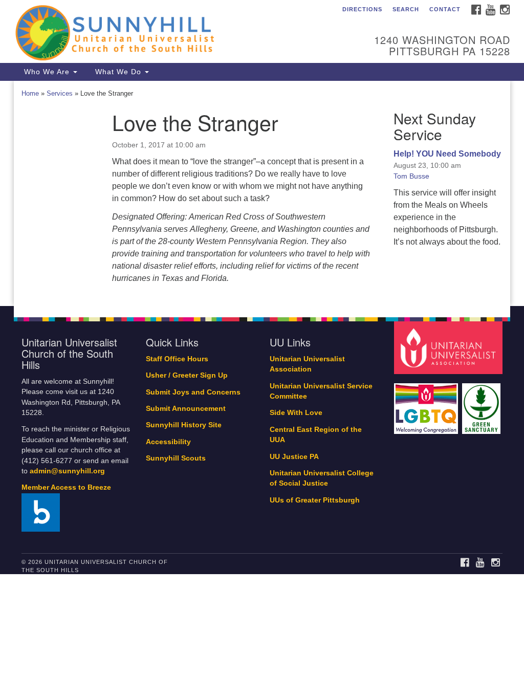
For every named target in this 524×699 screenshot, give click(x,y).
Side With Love (296, 413)
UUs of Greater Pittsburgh (315, 500)
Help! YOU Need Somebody (447, 153)
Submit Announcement (186, 408)
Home (30, 93)
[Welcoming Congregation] (427, 403)
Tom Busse (411, 176)
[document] (262, 193)
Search (405, 9)
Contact (445, 9)
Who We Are (46, 72)
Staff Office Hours (177, 359)
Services (60, 93)
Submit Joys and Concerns (193, 392)
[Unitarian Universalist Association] (449, 347)
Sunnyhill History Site (184, 425)
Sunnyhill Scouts (176, 458)
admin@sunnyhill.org (67, 471)
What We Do (118, 72)
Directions (362, 9)
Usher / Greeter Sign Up (187, 375)
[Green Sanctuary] (482, 403)
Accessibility (168, 442)
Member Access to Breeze (66, 487)
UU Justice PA (294, 457)
